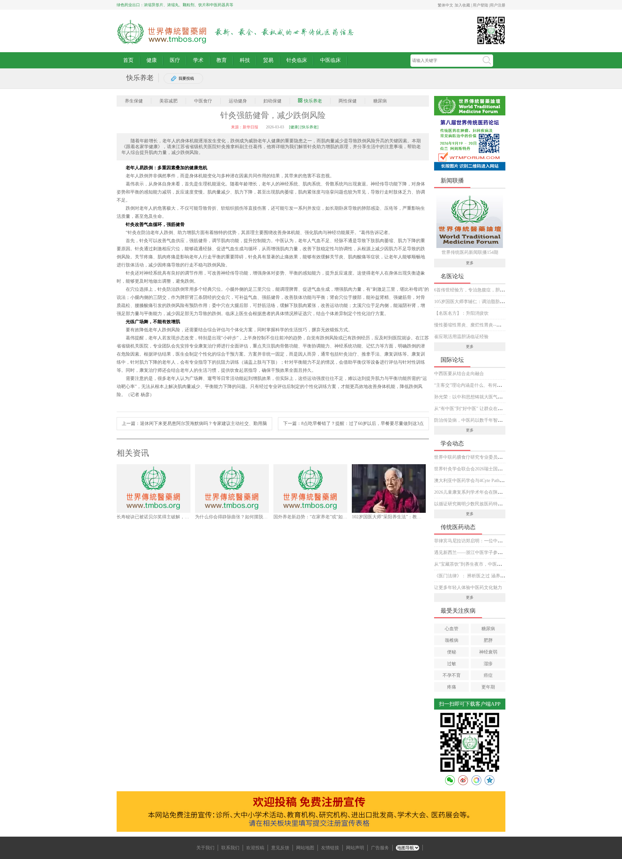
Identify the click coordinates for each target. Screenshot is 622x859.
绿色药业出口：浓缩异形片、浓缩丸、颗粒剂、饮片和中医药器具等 (175, 5)
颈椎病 (451, 640)
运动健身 (238, 101)
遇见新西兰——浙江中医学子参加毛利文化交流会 (484, 552)
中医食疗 (203, 101)
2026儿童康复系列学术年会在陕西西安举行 (477, 492)
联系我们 (230, 847)
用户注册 (497, 5)
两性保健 (348, 101)
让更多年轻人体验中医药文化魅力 (468, 587)
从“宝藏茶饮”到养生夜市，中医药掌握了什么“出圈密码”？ (492, 564)
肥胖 (488, 640)
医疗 (175, 60)
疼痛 (451, 687)
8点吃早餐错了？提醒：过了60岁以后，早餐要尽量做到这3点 (362, 423)
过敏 (451, 663)
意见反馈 (280, 847)
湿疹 (488, 663)
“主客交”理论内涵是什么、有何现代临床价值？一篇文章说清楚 (497, 385)
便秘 (451, 652)
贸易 (268, 60)
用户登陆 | (481, 5)
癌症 (488, 675)
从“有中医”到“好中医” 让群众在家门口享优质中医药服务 (490, 408)
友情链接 (330, 847)
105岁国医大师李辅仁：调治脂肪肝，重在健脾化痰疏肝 (489, 301)
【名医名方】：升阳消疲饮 (461, 313)
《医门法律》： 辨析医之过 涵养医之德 (474, 575)
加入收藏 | (464, 5)
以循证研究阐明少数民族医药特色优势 (472, 503)
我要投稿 (186, 78)
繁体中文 (445, 5)
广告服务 (380, 847)
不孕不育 (452, 675)
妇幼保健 (272, 101)
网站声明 (355, 847)
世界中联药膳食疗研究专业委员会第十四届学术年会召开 (490, 457)
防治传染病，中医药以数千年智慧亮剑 (472, 420)
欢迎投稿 (255, 847)
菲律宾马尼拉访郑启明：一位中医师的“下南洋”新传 (486, 540)
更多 (470, 263)
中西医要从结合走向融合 (459, 373)
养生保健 (134, 101)
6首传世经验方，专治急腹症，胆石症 (471, 290)
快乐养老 (313, 101)
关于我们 (205, 847)
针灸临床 (296, 60)
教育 (221, 60)
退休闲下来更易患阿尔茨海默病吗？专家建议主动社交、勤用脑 (203, 423)
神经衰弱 (488, 652)
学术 (198, 60)
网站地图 (305, 847)
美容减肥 (168, 101)
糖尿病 (380, 101)
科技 (245, 60)
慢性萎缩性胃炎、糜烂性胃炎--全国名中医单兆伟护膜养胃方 (494, 325)
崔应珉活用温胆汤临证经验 (461, 336)
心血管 (451, 628)
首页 (128, 60)
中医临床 (330, 60)
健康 (151, 60)
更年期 (488, 687)
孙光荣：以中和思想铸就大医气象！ (470, 396)
